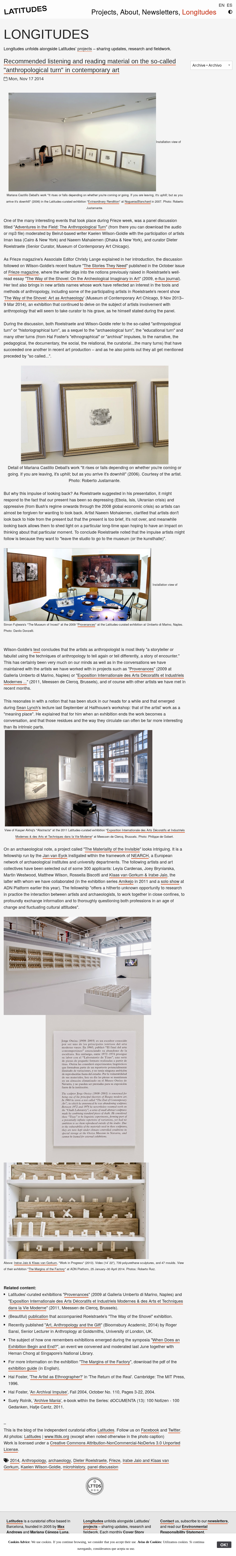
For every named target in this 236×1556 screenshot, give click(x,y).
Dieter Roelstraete (90, 1460)
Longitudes (199, 11)
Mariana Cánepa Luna (49, 1532)
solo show (170, 881)
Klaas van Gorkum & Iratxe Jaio (138, 875)
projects (84, 48)
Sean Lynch (27, 707)
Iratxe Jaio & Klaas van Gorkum (35, 1262)
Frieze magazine (23, 272)
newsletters (218, 1520)
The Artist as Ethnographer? (56, 1376)
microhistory (74, 1467)
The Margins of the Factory (47, 1269)
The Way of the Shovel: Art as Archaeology (44, 298)
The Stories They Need (105, 265)
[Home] (25, 13)
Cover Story (133, 1532)
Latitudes (105, 1430)
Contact (167, 1520)
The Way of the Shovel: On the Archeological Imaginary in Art (83, 278)
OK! (224, 1545)
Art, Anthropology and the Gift (73, 1325)
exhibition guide (22, 1368)
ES (229, 5)
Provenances (86, 624)
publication (38, 1316)
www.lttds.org (56, 1436)
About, (131, 11)
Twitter (174, 1430)
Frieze (114, 1460)
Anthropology (34, 1460)
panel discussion (103, 1467)
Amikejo (126, 881)
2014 (14, 1460)
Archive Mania (47, 1400)
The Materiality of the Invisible (112, 849)
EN (221, 5)
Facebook (150, 1430)
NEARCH (140, 855)
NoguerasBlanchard (138, 201)
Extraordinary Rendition (103, 201)
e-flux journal (167, 278)
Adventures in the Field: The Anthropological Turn (60, 227)
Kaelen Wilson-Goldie (41, 1467)
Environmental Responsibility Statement (183, 1529)
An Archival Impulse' (49, 1392)
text (36, 649)
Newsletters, (162, 11)
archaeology (59, 1460)
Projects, (105, 11)
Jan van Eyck (55, 855)
